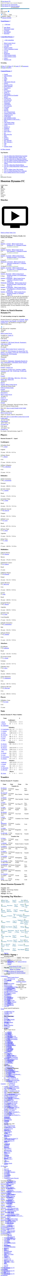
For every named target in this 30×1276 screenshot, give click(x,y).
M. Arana (5, 701)
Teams (5, 1025)
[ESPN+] (9, 67)
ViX (8, 1241)
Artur (4, 594)
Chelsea (9, 1033)
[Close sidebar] (1, 175)
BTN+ (9, 1217)
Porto (8, 1054)
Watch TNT (11, 379)
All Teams (6, 1117)
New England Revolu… (14, 1074)
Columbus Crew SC (14, 1091)
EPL (5, 1263)
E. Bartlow (4, 846)
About (2, 196)
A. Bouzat (6, 604)
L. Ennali (5, 658)
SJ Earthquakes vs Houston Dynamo (16, 289)
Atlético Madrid (11, 1045)
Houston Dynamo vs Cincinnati (15, 293)
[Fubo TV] (4, 66)
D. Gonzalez (4, 861)
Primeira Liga (10, 1000)
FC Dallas (11, 1100)
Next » (3, 242)
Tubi (8, 1239)
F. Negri (5, 530)
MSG (8, 1232)
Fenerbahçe (10, 1060)
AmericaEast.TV (11, 1211)
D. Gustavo (6, 564)
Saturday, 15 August (6, 255)
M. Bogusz (6, 574)
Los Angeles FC (12, 1097)
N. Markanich (7, 678)
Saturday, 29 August (6, 273)
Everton (9, 1040)
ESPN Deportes (11, 1182)
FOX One (10, 1226)
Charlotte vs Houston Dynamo (15, 279)
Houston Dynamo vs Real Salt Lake (16, 284)
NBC (8, 1176)
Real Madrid (10, 1043)
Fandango (10, 1224)
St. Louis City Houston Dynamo (17, 269)
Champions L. (8, 1253)
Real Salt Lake (12, 1104)
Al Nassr (9, 1061)
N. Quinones (4, 874)
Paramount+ (10, 1190)
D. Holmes (6, 634)
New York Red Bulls (13, 1080)
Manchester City (11, 1036)
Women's (6, 1250)
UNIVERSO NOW (17, 362)
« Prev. (3, 240)
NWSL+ (9, 1233)
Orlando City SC (12, 1082)
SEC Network (11, 1236)
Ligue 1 (9, 999)
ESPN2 (9, 1179)
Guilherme (6, 648)
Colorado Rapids (12, 1103)
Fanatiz (9, 1170)
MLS (5, 1260)
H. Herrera (6, 554)
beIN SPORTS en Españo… (14, 1191)
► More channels (5, 149)
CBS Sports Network (13, 1178)
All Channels (7, 1245)
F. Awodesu (4, 856)
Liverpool (9, 1034)
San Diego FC (13, 1109)
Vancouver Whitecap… (14, 1094)
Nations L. (7, 1256)
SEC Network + (11, 1238)
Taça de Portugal (11, 1002)
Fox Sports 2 (10, 1187)
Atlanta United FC (14, 1086)
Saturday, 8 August (6, 249)
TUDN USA (10, 1194)
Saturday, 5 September (6, 278)
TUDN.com (23, 371)
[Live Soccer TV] (5, 1)
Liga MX (9, 1013)
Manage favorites (6, 17)
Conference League (12, 991)
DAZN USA (10, 1197)
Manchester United (12, 1037)
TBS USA (17, 378)
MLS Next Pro (11, 1230)
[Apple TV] (17, 66)
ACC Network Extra (12, 1208)
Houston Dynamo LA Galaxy (16, 257)
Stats (2, 193)
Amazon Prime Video (13, 1209)
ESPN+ (9, 1185)
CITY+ (9, 1221)
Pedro (2, 879)
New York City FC (13, 1079)
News (5, 1248)
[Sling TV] (10, 66)
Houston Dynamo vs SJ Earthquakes (16, 275)
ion (8, 1229)
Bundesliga (10, 997)
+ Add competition (9, 40)
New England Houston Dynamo (17, 251)
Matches (6, 953)
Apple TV (10, 1188)
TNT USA (23, 378)
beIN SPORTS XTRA (13, 1214)
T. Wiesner (4, 843)
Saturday (9, 962)
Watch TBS (4, 379)
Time (10, 14)
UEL (5, 1254)
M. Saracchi (6, 510)
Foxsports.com (4, 354)
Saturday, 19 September (7, 292)
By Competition (12, 328)
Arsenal (9, 1031)
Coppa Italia (10, 1005)
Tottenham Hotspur (12, 1039)
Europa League (11, 988)
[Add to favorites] (2, 187)
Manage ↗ (7, 21)
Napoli (9, 1051)
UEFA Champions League (11, 49)
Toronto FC (12, 1083)
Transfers (3, 195)
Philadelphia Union (14, 1088)
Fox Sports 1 (10, 1184)
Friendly (22, 319)
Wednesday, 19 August (7, 261)
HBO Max (11, 378)
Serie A (9, 996)
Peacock (9, 1206)
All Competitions (8, 1022)
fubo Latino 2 (10, 1227)
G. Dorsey (3, 851)
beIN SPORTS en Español (11, 95)
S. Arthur (3, 828)
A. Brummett (4, 864)
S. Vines (5, 540)
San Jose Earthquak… (14, 1098)
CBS (8, 1173)
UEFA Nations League (10, 56)
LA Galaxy (12, 1110)
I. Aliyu (5, 668)
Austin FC (12, 1113)
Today (9, 959)
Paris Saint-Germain (12, 1058)
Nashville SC (11, 1070)
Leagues (6, 970)
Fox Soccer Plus (11, 1181)
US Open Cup (11, 979)
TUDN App (16, 371)
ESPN (9, 1175)
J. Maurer (5, 456)
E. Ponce (3, 838)
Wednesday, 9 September (7, 282)
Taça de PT (7, 1272)
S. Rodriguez (4, 869)
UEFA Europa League (10, 55)
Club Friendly (11, 1019)
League (4, 14)
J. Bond (5, 446)
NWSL (9, 980)
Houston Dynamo (13, 1095)
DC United (12, 1085)
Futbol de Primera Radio (7, 387)
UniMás (9, 1205)
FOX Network (12, 351)
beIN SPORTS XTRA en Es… (12, 119)
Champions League (12, 987)
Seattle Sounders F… (14, 1112)
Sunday (9, 964)
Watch (2, 190)
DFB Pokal (10, 1003)
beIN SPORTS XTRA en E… (15, 1215)
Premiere (9, 1235)
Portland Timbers (12, 1106)
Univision (9, 1203)
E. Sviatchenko (7, 480)
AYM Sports (10, 1212)
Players (2, 192)
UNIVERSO (10, 1200)
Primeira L (7, 1271)
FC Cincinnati (12, 1077)
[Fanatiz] (3, 67)
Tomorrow (10, 961)
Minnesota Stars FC (14, 1107)
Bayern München (11, 1055)
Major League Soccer (13, 977)
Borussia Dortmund (12, 1057)
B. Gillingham (7, 466)
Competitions (4, 37)
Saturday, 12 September (7, 287)
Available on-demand (12, 246)
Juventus (9, 1046)
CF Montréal (12, 1089)
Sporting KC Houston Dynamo (16, 245)
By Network (4, 328)
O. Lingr (5, 614)
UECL (6, 1257)
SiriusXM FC (4, 392)
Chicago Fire (11, 1073)
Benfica (9, 1052)
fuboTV (9, 1193)
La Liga (9, 994)
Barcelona (10, 1042)
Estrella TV (10, 1223)
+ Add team (7, 24)
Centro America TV (12, 1220)
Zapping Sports (11, 1243)
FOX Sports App (23, 352)
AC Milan (10, 1049)
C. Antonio (5, 490)
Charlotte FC (11, 1076)
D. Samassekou (7, 624)
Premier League (11, 993)
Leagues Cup (10, 1011)
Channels (6, 1120)
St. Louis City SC (13, 1101)
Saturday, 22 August (6, 267)
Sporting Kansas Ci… (15, 1115)
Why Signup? (25, 957)
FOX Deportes (11, 1202)
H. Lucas (5, 520)
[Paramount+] (25, 66)
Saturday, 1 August (6, 243)
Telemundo (10, 1199)
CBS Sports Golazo (12, 1218)
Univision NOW (5, 371)
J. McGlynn (6, 584)
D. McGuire (6, 688)
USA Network (11, 1196)
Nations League (11, 990)
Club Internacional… (14, 1071)
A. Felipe (5, 500)
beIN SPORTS (11, 1172)
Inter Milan (10, 1048)
